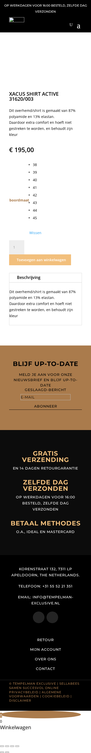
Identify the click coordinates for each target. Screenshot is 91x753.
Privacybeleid (23, 692)
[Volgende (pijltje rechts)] (7, 752)
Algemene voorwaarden (35, 694)
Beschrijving (28, 277)
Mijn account (45, 649)
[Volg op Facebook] (52, 617)
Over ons (45, 659)
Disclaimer (20, 700)
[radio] (37, 164)
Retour (45, 640)
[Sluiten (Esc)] (17, 746)
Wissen (35, 233)
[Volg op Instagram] (38, 617)
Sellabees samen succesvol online (44, 686)
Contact (45, 668)
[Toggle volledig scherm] (7, 746)
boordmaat (19, 200)
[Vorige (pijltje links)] (2, 752)
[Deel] (12, 746)
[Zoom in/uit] (2, 746)
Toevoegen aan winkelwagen (41, 259)
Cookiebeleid (56, 696)
